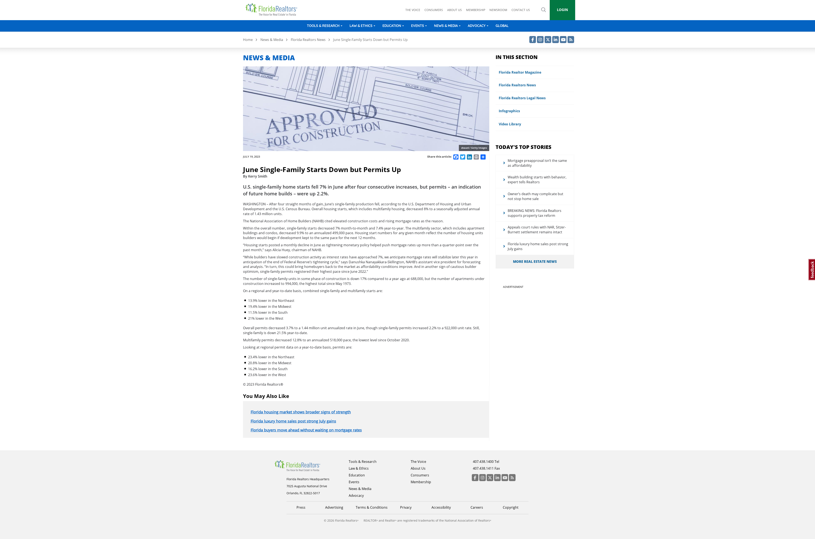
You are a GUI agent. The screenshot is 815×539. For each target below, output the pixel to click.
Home (248, 39)
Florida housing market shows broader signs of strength (301, 411)
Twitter (548, 39)
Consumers (433, 10)
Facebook (532, 39)
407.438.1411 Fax (486, 468)
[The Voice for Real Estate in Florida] (304, 465)
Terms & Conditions (372, 507)
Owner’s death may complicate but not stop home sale (535, 196)
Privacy (406, 507)
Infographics (509, 111)
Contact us (520, 10)
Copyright (511, 507)
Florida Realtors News (308, 39)
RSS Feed (571, 39)
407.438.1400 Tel (486, 461)
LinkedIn (555, 39)
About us (454, 10)
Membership (475, 10)
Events (417, 26)
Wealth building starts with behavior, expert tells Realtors (537, 179)
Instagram (540, 39)
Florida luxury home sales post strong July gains (293, 421)
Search (543, 13)
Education (391, 26)
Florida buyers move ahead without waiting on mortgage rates (306, 430)
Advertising (334, 507)
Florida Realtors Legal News (522, 98)
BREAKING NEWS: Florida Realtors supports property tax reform (534, 213)
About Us (418, 468)
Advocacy (477, 26)
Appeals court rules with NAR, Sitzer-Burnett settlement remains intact (537, 229)
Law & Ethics (361, 26)
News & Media (446, 26)
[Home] (273, 9)
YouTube (563, 39)
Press (300, 507)
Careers (477, 507)
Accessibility (441, 507)
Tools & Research (323, 26)
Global (502, 26)
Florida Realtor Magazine (520, 72)
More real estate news (535, 261)
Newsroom (498, 10)
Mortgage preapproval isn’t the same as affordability (537, 163)
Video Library (510, 124)
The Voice (412, 10)
